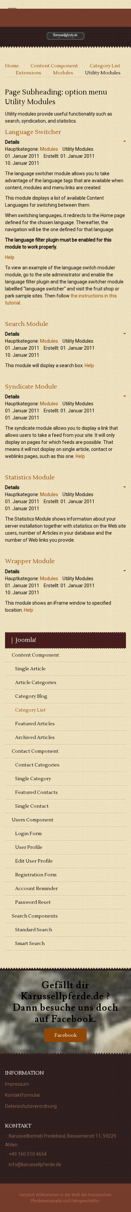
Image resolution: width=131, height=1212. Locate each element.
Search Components (35, 916)
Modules (49, 149)
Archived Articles (35, 738)
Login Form (28, 834)
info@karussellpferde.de (35, 1164)
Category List (30, 710)
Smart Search (30, 944)
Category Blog (31, 696)
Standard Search (33, 930)
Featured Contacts (36, 793)
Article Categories (35, 683)
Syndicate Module (31, 387)
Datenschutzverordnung (31, 1106)
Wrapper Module (30, 561)
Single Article (30, 669)
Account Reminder (36, 889)
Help (9, 257)
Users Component (32, 820)
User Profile (28, 848)
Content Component (35, 655)
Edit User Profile (34, 861)
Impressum (17, 1084)
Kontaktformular (22, 1095)
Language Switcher (33, 132)
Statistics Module (30, 477)
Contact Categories (37, 765)
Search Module (26, 324)
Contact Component (35, 751)
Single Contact (32, 806)
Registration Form (35, 875)
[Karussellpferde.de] (65, 36)
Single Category (33, 779)
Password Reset (33, 902)
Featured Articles (35, 724)
